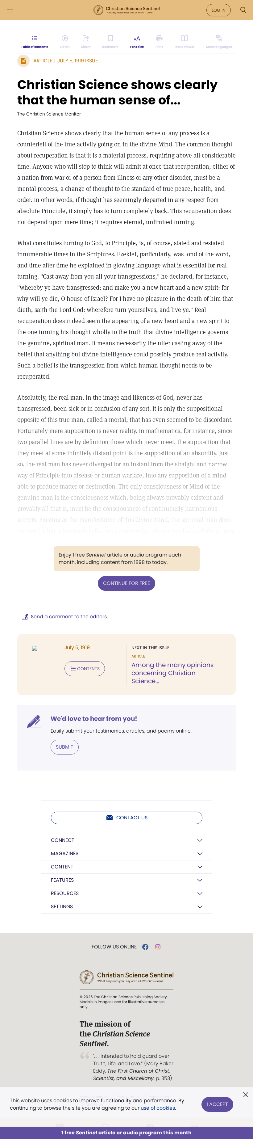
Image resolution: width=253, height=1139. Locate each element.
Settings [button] (62, 906)
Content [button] (62, 866)
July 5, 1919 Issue (77, 60)
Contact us (131, 817)
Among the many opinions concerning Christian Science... (172, 673)
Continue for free (126, 583)
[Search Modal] (243, 10)
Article (42, 60)
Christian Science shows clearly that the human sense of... (117, 92)
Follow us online (114, 946)
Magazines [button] (64, 853)
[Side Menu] (9, 10)
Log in (219, 10)
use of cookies (158, 1108)
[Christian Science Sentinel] (126, 10)
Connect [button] (62, 840)
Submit (64, 746)
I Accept (217, 1104)
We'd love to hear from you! (94, 718)
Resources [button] (65, 893)
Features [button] (62, 880)
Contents (88, 669)
